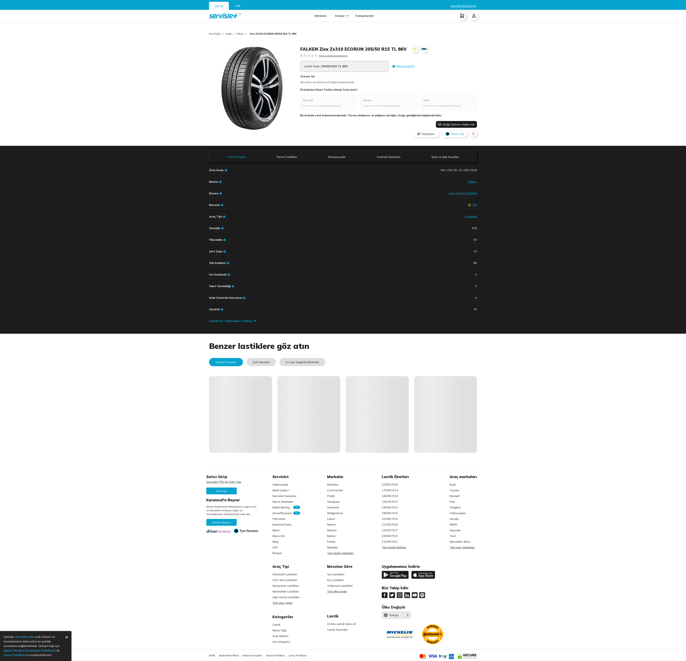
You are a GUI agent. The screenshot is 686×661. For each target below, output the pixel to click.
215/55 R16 (390, 524)
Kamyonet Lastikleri (285, 585)
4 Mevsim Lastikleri (340, 585)
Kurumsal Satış (282, 524)
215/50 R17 (390, 541)
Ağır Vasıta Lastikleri (286, 597)
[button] (403, 66)
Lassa (331, 519)
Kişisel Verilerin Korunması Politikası (29, 650)
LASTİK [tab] (219, 6)
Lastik (276, 624)
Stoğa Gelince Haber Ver (458, 124)
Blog (275, 541)
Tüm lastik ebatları (394, 547)
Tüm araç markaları (462, 547)
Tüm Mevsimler (337, 591)
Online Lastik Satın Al (341, 624)
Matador (332, 547)
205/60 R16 (390, 519)
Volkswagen (458, 513)
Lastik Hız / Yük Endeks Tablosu (231, 321)
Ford (452, 536)
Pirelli (330, 496)
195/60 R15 (390, 536)
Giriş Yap (221, 491)
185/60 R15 (390, 513)
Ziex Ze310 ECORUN (463, 193)
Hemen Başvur (221, 522)
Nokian (332, 530)
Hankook (333, 507)
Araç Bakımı (280, 636)
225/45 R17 (390, 501)
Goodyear (333, 501)
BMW (453, 524)
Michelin (332, 484)
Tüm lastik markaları (340, 553)
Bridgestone (335, 513)
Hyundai (455, 530)
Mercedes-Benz (460, 541)
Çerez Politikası (298, 655)
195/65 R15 (390, 507)
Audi (453, 484)
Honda (454, 519)
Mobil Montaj (284, 507)
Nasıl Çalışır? (280, 490)
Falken (472, 181)
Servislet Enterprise (463, 5)
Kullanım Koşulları (252, 655)
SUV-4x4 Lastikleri (284, 580)
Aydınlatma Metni (229, 655)
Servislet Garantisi (284, 496)
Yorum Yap (457, 134)
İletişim (277, 553)
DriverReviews (284, 513)
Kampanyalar (365, 15)
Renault (455, 496)
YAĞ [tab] (237, 5)
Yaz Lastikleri (335, 574)
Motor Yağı (279, 630)
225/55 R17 (390, 530)
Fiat (452, 501)
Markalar (321, 15)
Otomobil (471, 216)
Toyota (454, 490)
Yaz (475, 204)
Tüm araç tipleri (282, 603)
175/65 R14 (390, 490)
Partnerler (278, 519)
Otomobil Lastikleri (284, 574)
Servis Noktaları (282, 501)
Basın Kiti (278, 536)
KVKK (212, 655)
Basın (276, 530)
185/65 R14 (390, 496)
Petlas (331, 541)
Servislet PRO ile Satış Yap (223, 482)
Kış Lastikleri (335, 580)
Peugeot (455, 507)
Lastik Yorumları (337, 629)
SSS (275, 547)
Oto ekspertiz (281, 642)
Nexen (331, 524)
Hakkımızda (280, 484)
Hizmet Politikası (275, 655)
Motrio (331, 536)
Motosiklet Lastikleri (285, 591)
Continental (335, 490)
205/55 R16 (390, 484)
